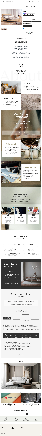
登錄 (38, 1)
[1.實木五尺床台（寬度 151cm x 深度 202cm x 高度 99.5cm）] (29, 16)
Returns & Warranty (37, 3)
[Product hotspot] (11, 381)
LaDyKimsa (25, 8)
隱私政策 (9, 432)
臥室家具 (7, 3)
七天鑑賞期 (2, 427)
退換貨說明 (2, 428)
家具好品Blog (20, 3)
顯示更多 (21, 407)
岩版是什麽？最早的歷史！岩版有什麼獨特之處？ (31, 404)
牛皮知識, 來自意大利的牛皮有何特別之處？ (10, 404)
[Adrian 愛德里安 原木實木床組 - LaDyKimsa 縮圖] (2, 29)
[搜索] (29, 1)
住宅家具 (2, 3)
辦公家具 (17, 3)
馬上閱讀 (10, 405)
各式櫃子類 (10, 3)
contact (40, 3)
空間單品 (14, 3)
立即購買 (32, 21)
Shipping (33, 3)
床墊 (4, 3)
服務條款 (11, 432)
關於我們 (24, 3)
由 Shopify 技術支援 (2, 434)
